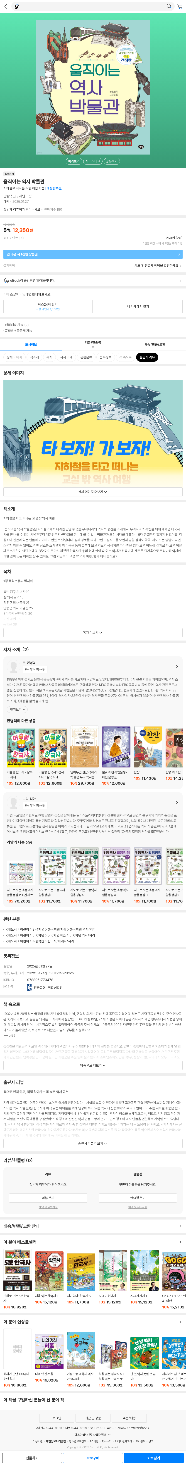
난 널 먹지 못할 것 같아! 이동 (144, 1362)
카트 (180, 6)
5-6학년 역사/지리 (82, 935)
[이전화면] (5, 6)
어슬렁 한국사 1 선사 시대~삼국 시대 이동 (53, 757)
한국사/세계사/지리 (61, 941)
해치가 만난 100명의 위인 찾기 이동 (17, 1358)
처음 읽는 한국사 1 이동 (49, 1280)
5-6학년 (38, 935)
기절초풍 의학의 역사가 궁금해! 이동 (81, 1359)
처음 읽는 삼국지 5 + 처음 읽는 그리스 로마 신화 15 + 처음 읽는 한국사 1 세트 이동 (113, 1364)
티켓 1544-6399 (76, 1428)
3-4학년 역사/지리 (83, 929)
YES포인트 (10, 238)
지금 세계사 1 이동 (144, 1279)
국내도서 (11, 929)
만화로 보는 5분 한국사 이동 (17, 1279)
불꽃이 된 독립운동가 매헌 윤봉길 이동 (116, 756)
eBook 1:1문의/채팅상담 (132, 1428)
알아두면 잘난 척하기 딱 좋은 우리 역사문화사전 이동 (84, 755)
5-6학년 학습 (57, 935)
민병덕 (7, 196)
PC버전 (94, 1441)
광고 (151, 1441)
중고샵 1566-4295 (102, 1428)
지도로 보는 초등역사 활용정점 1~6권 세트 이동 (21, 881)
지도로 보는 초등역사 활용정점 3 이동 (148, 875)
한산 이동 (148, 756)
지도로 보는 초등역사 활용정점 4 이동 (116, 875)
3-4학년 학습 (57, 929)
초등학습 (38, 941)
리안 (22, 196)
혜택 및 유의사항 (48, 1207)
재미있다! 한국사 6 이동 (81, 1281)
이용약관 (38, 1441)
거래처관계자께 (123, 1441)
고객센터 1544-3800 (48, 1428)
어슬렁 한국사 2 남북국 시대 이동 (21, 757)
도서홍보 (140, 1441)
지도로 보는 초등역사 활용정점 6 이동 (53, 875)
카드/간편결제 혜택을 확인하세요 (157, 265)
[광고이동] (169, 6)
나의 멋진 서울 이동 (49, 1360)
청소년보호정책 (77, 1441)
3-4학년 (38, 929)
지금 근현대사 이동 (113, 1279)
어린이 (24, 929)
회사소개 (107, 1441)
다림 (6, 201)
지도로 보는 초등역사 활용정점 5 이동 (84, 875)
